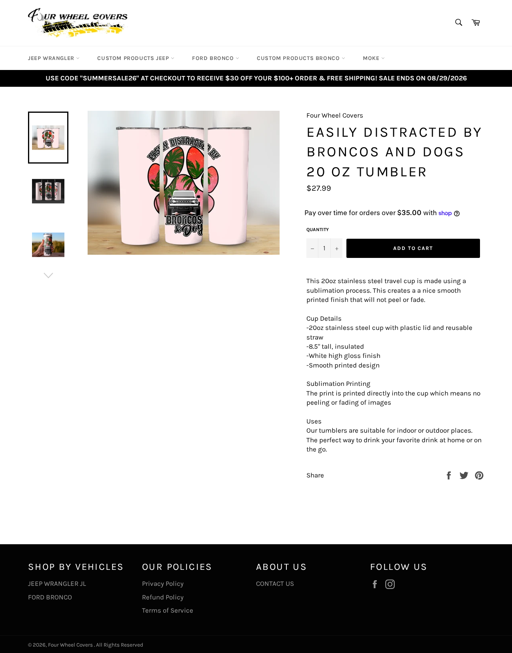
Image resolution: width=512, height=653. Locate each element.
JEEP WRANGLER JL (57, 583)
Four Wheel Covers (70, 645)
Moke (372, 58)
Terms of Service (167, 610)
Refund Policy (163, 597)
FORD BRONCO (50, 597)
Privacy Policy (163, 583)
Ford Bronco (214, 58)
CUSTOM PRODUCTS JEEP (134, 58)
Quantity (317, 229)
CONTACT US (275, 583)
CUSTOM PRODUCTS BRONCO (299, 58)
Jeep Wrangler (52, 58)
